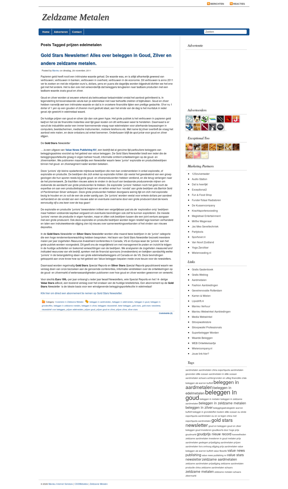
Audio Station (199, 179)
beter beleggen (124, 305)
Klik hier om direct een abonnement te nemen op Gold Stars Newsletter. (81, 293)
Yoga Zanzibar (200, 247)
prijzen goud (90, 309)
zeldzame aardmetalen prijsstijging (203, 463)
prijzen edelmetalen (74, 309)
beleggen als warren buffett (199, 383)
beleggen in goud (142, 301)
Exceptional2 (199, 189)
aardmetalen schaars (196, 377)
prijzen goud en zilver (105, 309)
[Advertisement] (212, 77)
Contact (77, 32)
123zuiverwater (201, 173)
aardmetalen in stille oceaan (223, 373)
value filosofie (220, 450)
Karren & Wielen (201, 295)
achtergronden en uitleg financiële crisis (226, 377)
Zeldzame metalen (75, 17)
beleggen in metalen (210, 399)
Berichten (217, 4)
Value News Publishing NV (81, 150)
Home (46, 32)
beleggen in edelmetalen (122, 301)
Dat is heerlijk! (200, 184)
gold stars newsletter (151, 305)
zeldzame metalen (200, 471)
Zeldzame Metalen (99, 483)
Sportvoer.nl (199, 237)
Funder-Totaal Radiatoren (206, 200)
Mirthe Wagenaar (202, 221)
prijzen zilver (121, 309)
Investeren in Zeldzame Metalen (69, 301)
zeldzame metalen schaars (227, 471)
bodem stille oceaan (227, 411)
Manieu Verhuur (201, 306)
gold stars (136, 305)
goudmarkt (191, 434)
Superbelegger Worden (205, 332)
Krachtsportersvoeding (205, 210)
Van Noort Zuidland (203, 242)
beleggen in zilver (89, 305)
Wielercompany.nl (202, 348)
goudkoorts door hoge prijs (225, 430)
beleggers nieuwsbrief (107, 305)
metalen (232, 438)
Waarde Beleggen (202, 337)
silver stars (133, 309)
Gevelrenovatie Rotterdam (207, 290)
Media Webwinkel (202, 316)
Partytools (197, 231)
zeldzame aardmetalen (219, 459)
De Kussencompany (203, 205)
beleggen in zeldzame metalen (67, 305)
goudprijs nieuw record (214, 433)
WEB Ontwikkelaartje (204, 343)
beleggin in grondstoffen (204, 411)
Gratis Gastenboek (202, 269)
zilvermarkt (191, 475)
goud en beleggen (218, 426)
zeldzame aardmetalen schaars (217, 467)
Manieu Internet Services (60, 483)
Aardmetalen (199, 280)
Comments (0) (165, 313)
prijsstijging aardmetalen (221, 442)
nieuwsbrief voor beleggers (53, 309)
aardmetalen (192, 369)
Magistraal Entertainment (206, 216)
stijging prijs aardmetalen (224, 446)
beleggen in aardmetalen (100, 301)
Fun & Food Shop (202, 194)
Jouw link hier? (200, 353)
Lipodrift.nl (198, 301)
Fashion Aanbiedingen (205, 285)
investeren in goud (218, 438)
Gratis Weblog (200, 274)
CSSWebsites (81, 483)
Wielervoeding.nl (201, 252)
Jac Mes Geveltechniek (205, 226)
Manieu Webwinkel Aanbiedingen (211, 311)
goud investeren (203, 430)
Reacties (239, 4)
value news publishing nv (214, 455)
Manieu (55, 70)
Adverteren (61, 32)
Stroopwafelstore (201, 322)
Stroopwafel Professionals (207, 327)
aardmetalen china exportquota (214, 369)
